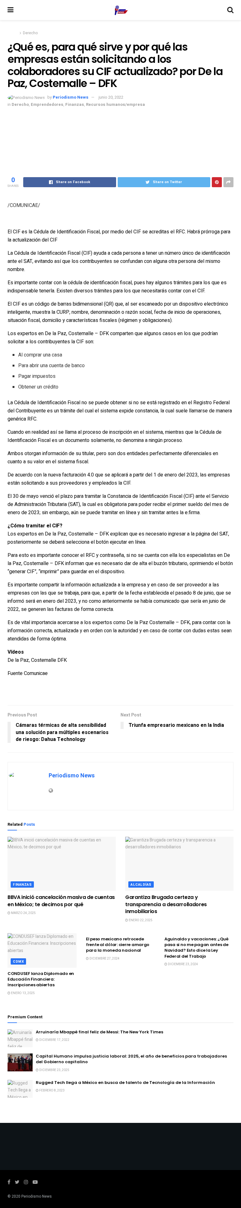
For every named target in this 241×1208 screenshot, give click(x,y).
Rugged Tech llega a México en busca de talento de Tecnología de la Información (125, 1083)
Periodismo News (70, 97)
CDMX (18, 961)
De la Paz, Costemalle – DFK (77, 333)
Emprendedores (47, 104)
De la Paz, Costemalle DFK (37, 660)
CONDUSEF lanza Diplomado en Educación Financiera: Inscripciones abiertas (41, 979)
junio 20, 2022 (111, 97)
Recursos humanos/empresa (115, 104)
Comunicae (36, 673)
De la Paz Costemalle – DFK (158, 622)
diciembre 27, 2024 (104, 958)
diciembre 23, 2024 (182, 964)
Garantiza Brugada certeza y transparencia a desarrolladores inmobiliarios (166, 904)
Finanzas (74, 104)
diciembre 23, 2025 (54, 1070)
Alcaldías (141, 884)
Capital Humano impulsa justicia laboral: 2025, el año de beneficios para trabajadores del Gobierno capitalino (131, 1059)
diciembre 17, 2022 (54, 1040)
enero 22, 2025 (140, 920)
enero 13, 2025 (22, 993)
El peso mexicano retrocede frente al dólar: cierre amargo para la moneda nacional (117, 944)
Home (13, 33)
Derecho (30, 33)
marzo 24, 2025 (23, 913)
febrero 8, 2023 (52, 1090)
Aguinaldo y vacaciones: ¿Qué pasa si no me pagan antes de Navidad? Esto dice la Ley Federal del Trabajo (196, 947)
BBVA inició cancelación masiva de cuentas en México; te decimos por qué (61, 901)
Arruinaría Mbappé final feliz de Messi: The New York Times (99, 1032)
